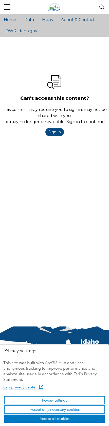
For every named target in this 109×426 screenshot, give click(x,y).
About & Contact (78, 19)
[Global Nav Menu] (7, 7)
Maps (47, 19)
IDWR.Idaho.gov (20, 30)
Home (10, 19)
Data (29, 19)
